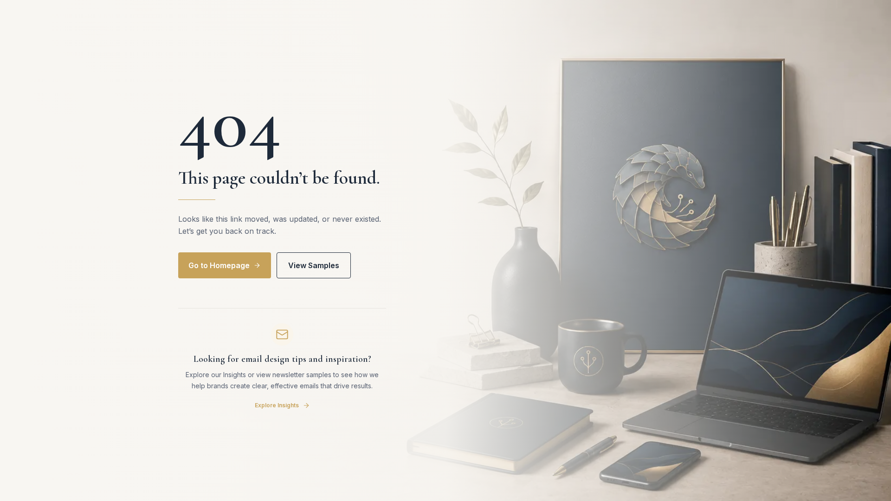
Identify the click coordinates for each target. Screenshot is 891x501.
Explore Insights (277, 405)
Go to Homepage (219, 265)
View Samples (313, 265)
